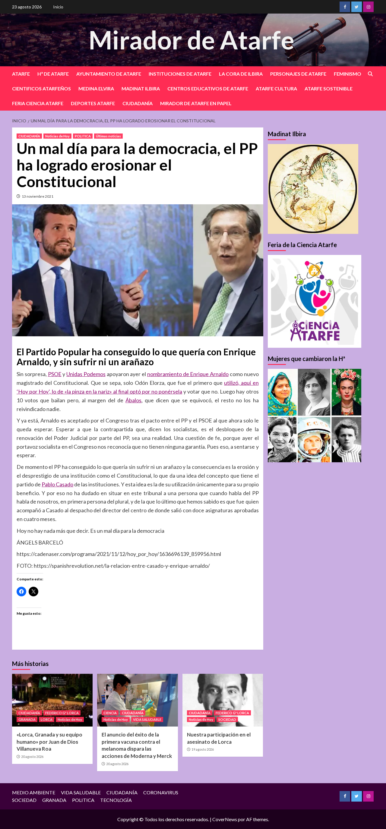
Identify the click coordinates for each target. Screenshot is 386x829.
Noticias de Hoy (57, 136)
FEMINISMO (347, 74)
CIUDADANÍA (137, 103)
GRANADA (27, 719)
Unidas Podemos (86, 374)
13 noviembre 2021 (37, 196)
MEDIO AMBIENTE (33, 792)
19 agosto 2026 (202, 749)
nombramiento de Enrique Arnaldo (188, 374)
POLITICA (83, 136)
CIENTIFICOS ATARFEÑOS (41, 88)
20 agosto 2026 (32, 756)
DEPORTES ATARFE (93, 103)
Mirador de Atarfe (191, 39)
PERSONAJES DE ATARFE (298, 74)
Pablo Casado (57, 484)
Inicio (58, 6)
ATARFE (21, 74)
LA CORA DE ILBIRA (241, 74)
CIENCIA (110, 713)
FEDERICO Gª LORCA (62, 713)
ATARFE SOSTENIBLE (329, 88)
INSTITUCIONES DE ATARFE (180, 74)
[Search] (370, 74)
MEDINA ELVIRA (96, 88)
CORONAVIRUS (160, 792)
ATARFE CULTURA (276, 88)
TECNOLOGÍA (116, 800)
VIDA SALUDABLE (147, 719)
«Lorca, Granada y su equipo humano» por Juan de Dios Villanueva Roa (49, 741)
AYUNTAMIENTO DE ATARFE (108, 74)
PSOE (55, 374)
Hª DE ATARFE (53, 74)
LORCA (46, 719)
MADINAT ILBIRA (141, 88)
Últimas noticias (108, 136)
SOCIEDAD (227, 719)
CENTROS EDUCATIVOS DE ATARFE (207, 88)
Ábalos (133, 400)
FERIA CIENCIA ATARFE (37, 103)
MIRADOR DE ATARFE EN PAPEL (196, 103)
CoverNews (224, 819)
